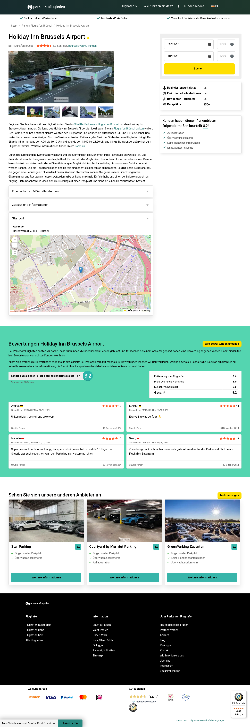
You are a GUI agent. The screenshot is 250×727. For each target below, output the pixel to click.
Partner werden (169, 630)
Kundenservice (194, 6)
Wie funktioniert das (172, 655)
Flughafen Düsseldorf (38, 624)
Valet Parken (100, 630)
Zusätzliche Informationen (30, 204)
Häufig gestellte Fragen (174, 624)
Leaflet (129, 310)
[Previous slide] (12, 74)
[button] (81, 270)
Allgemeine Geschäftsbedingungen (207, 720)
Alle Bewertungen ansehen (222, 343)
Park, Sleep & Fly (103, 640)
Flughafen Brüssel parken (129, 128)
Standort (18, 218)
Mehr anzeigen (229, 495)
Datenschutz (181, 720)
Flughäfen (127, 6)
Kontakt (165, 650)
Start (14, 25)
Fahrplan (80, 146)
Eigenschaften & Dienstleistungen (35, 191)
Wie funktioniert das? (158, 6)
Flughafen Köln (34, 635)
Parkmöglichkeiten (104, 650)
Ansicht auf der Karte (29, 249)
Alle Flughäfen (34, 640)
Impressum (166, 665)
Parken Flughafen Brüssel (37, 25)
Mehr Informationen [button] (46, 723)
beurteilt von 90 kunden (82, 45)
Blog (162, 640)
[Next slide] (110, 74)
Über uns (165, 660)
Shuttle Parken (102, 624)
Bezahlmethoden (170, 670)
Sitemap (98, 655)
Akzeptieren (70, 723)
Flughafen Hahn (35, 630)
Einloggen (98, 645)
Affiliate (164, 635)
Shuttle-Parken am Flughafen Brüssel (96, 124)
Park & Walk (100, 635)
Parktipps (165, 645)
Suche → (199, 68)
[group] (17, 112)
